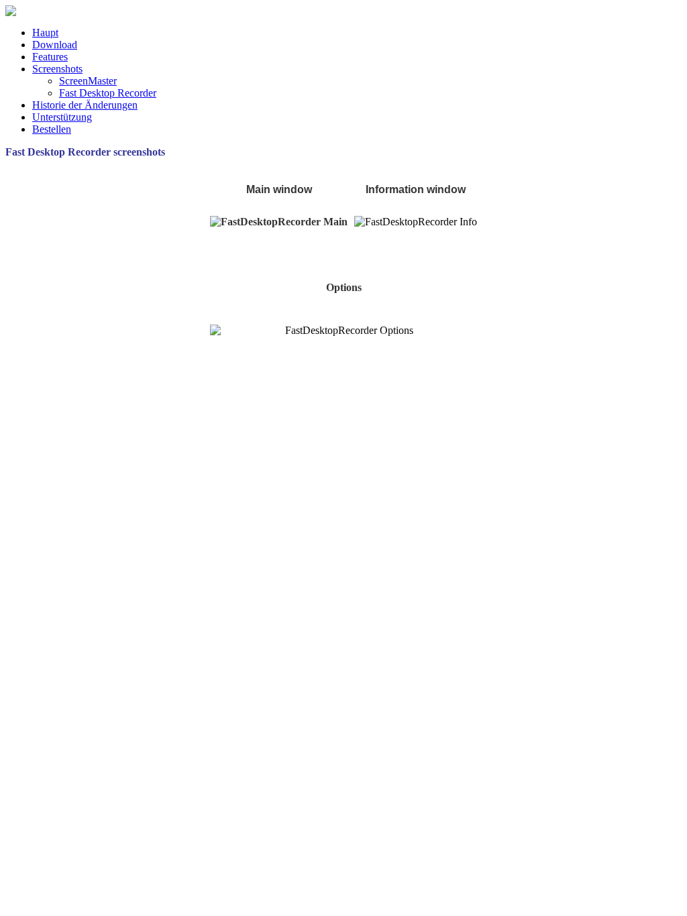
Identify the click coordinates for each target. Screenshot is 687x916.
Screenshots (57, 68)
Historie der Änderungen (85, 105)
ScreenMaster (88, 81)
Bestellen (51, 129)
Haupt (45, 32)
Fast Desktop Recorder (107, 93)
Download (54, 44)
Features (50, 56)
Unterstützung (62, 117)
